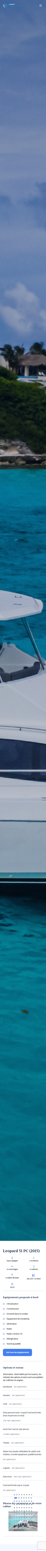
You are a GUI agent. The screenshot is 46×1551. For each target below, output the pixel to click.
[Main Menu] (40, 5)
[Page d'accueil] (13, 5)
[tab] (14, 1494)
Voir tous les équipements (17, 1352)
